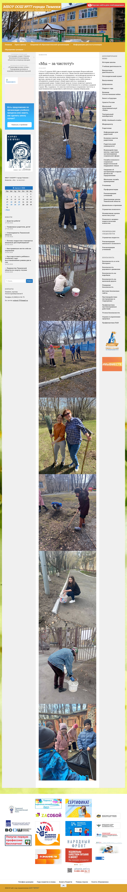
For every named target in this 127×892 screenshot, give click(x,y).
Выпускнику (107, 80)
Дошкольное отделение (112, 205)
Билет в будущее (109, 98)
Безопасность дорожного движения (111, 268)
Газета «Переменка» (100, 882)
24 (7, 205)
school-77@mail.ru (20, 300)
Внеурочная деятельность (108, 71)
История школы (108, 62)
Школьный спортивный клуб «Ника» (109, 108)
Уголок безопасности (111, 313)
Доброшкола (107, 84)
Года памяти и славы (46, 882)
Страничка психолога (111, 209)
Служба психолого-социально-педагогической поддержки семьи (112, 163)
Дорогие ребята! (13, 221)
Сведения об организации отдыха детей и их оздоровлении (112, 172)
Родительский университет (110, 145)
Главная (8, 45)
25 (11, 205)
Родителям (107, 128)
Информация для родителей (111, 133)
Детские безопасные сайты (110, 292)
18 (11, 202)
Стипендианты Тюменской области (17, 234)
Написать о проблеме (19, 125)
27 (19, 205)
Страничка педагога (110, 237)
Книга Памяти (65, 882)
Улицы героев (82, 882)
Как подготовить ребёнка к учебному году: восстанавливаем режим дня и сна (18, 259)
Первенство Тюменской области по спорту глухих (16, 269)
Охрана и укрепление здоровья (111, 318)
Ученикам (106, 185)
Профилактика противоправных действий (109, 307)
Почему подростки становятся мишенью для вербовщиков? (19, 242)
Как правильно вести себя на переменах (18, 249)
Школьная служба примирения (111, 180)
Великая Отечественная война (111, 93)
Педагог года (107, 88)
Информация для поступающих (87, 45)
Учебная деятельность (111, 66)
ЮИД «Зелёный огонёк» (112, 120)
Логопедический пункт (112, 76)
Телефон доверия (25, 882)
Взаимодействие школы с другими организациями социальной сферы (111, 153)
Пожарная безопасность (107, 286)
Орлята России (108, 102)
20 (19, 202)
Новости (43, 55)
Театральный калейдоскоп (107, 115)
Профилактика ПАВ (110, 323)
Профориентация (111, 189)
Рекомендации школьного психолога (111, 242)
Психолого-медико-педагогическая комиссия (110, 221)
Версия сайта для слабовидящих (108, 5)
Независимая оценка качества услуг (111, 214)
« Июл (7, 210)
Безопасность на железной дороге (109, 280)
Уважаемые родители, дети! (18, 227)
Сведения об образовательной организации (49, 45)
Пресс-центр (20, 45)
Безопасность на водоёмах (109, 274)
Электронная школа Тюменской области (112, 200)
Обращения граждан (14, 49)
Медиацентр (107, 124)
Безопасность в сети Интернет (110, 262)
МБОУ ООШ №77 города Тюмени (31, 6)
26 (15, 205)
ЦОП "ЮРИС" (34, 888)
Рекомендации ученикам (110, 194)
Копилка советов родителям (111, 139)
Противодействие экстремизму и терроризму (109, 299)
